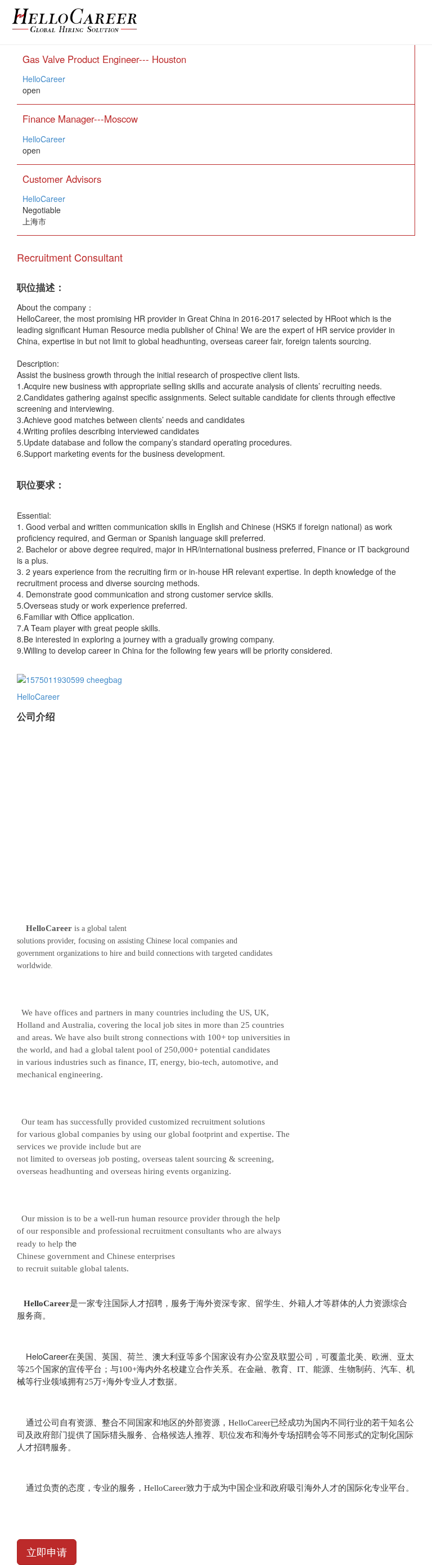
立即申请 (46, 1551)
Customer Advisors (61, 179)
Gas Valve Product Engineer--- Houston (104, 59)
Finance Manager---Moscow (80, 118)
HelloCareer (43, 78)
